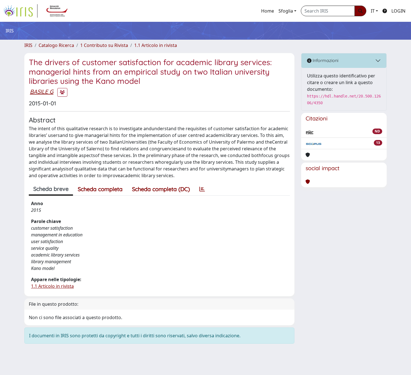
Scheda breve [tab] (50, 188)
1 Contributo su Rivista (104, 45)
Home (267, 11)
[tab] (202, 189)
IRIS (28, 45)
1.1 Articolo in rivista (155, 45)
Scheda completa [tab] (100, 189)
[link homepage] (20, 11)
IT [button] (373, 11)
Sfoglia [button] (285, 11)
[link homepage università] (57, 11)
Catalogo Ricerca (56, 45)
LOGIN (398, 11)
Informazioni (324, 60)
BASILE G (41, 91)
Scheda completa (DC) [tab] (161, 189)
